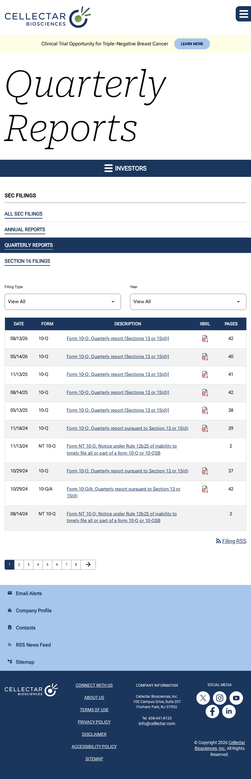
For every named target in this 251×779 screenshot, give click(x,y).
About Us (94, 697)
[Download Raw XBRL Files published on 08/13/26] (205, 338)
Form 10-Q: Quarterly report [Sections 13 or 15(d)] (118, 338)
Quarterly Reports (29, 245)
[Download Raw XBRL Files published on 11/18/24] (205, 428)
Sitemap (20, 662)
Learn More (192, 44)
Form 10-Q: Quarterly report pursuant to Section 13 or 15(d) (127, 428)
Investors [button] (130, 168)
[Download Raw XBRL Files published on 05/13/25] (205, 410)
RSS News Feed (29, 645)
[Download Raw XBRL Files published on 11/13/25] (205, 374)
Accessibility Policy (94, 746)
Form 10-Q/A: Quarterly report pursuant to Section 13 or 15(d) (123, 492)
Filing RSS (230, 541)
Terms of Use (94, 710)
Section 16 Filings (27, 261)
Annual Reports (25, 229)
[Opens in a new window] (203, 697)
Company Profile (29, 610)
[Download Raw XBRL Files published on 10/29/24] (205, 471)
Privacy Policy (94, 722)
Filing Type (14, 287)
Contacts (21, 628)
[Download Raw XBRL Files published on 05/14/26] (205, 357)
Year (133, 287)
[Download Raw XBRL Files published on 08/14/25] (205, 392)
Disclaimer (94, 734)
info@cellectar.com (157, 723)
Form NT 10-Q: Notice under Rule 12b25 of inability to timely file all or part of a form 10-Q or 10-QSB (122, 449)
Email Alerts (24, 593)
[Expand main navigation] (243, 13)
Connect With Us (94, 685)
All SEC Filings (24, 214)
